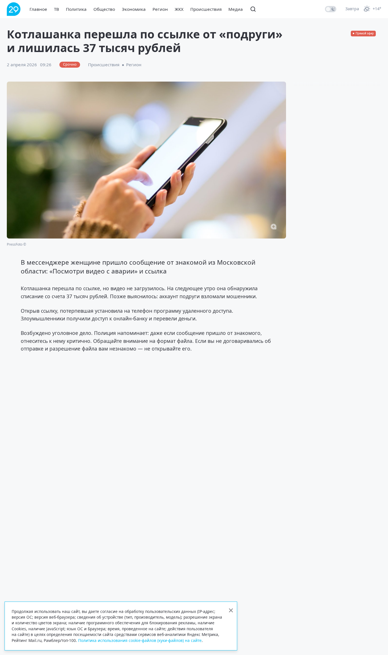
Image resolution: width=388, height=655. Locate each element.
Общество (104, 9)
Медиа (235, 9)
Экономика (134, 9)
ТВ (56, 9)
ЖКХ (179, 9)
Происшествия (206, 9)
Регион (160, 9)
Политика (76, 9)
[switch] (330, 9)
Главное (38, 9)
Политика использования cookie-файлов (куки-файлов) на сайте (140, 640)
